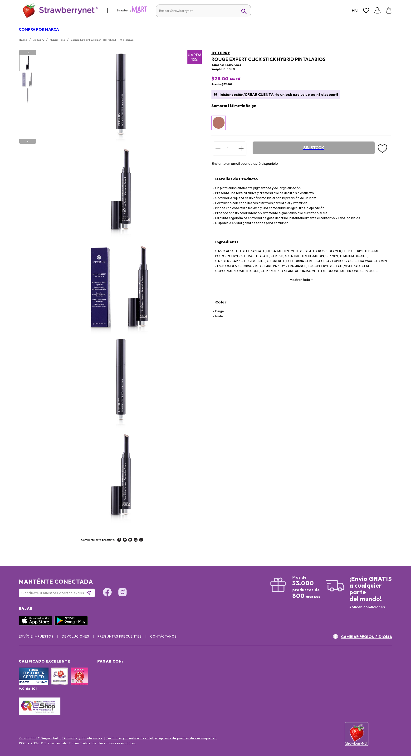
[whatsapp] (141, 540)
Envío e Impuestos (36, 636)
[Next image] (27, 141)
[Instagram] (122, 593)
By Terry (220, 52)
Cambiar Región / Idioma (366, 636)
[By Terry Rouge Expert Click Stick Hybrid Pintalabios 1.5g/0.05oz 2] (27, 79)
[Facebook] (107, 593)
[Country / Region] (354, 10)
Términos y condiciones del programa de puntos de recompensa (161, 738)
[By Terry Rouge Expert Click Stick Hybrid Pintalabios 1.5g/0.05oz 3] (27, 96)
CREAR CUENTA (259, 94)
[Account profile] (377, 10)
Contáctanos (163, 636)
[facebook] (119, 540)
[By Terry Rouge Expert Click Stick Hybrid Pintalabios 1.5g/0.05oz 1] (27, 63)
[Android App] (72, 624)
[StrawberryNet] (58, 10)
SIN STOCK (313, 148)
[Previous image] (27, 52)
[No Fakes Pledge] (79, 681)
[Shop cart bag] (389, 10)
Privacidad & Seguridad (38, 738)
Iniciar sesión (231, 94)
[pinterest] (125, 540)
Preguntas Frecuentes (120, 636)
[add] (241, 148)
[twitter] (130, 540)
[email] (136, 540)
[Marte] (132, 12)
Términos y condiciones (82, 738)
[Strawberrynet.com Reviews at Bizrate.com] (34, 684)
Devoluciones (75, 636)
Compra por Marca (39, 29)
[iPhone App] (36, 624)
